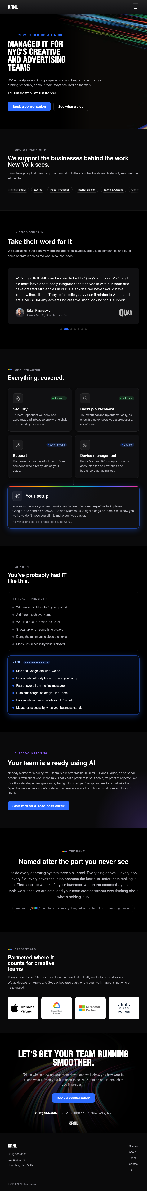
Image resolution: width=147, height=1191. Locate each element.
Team (132, 1158)
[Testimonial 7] (86, 329)
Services (134, 1146)
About (132, 1152)
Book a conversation (29, 106)
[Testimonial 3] (71, 329)
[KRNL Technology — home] (13, 7)
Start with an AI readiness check (38, 805)
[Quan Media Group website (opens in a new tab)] (125, 313)
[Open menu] (135, 7)
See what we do (71, 106)
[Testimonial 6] (82, 329)
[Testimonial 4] (75, 329)
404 (131, 1170)
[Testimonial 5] (78, 329)
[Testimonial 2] (66, 329)
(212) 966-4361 (47, 1112)
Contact (133, 1164)
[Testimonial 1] (61, 329)
